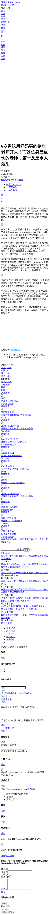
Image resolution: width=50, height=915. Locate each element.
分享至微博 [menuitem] (11, 190)
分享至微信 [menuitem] (11, 187)
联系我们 (10, 631)
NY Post (10, 365)
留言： (4, 889)
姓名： (4, 869)
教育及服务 (6, 381)
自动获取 (31, 789)
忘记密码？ (26, 693)
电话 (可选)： (7, 874)
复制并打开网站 (8, 912)
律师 (3, 387)
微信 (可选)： (7, 877)
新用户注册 (6, 699)
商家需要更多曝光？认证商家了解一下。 (20, 539)
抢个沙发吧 (6, 623)
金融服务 (5, 384)
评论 (3, 179)
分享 (21, 179)
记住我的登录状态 (12, 693)
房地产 (4, 390)
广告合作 (10, 634)
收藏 (14, 179)
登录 (19, 549)
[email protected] (30, 357)
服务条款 (10, 639)
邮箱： (4, 872)
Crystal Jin (15, 349)
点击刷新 (25, 720)
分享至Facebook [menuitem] (13, 184)
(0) (4, 179)
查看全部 (43, 539)
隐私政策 (10, 636)
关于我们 (10, 628)
